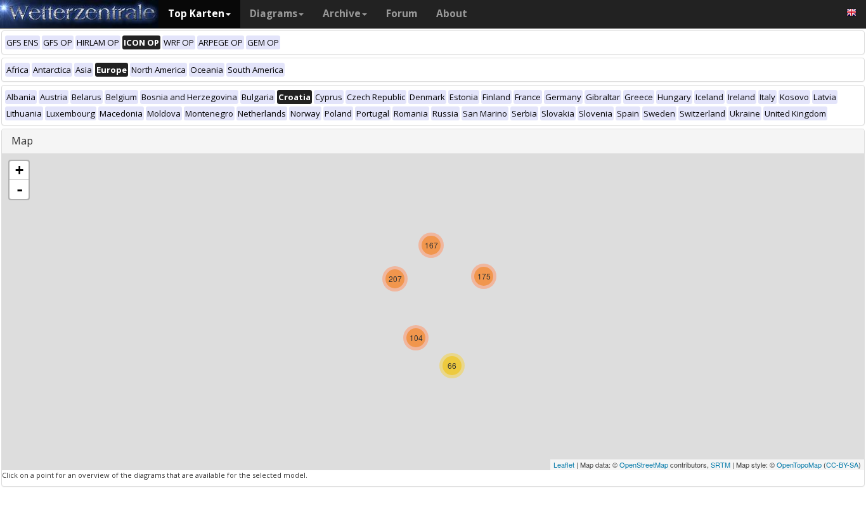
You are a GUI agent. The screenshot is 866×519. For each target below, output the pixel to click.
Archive (342, 13)
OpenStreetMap (643, 464)
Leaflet (563, 464)
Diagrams (273, 13)
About (451, 13)
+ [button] (19, 170)
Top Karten (196, 13)
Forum (401, 13)
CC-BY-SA (842, 464)
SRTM (720, 464)
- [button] (19, 189)
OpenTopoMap (799, 464)
